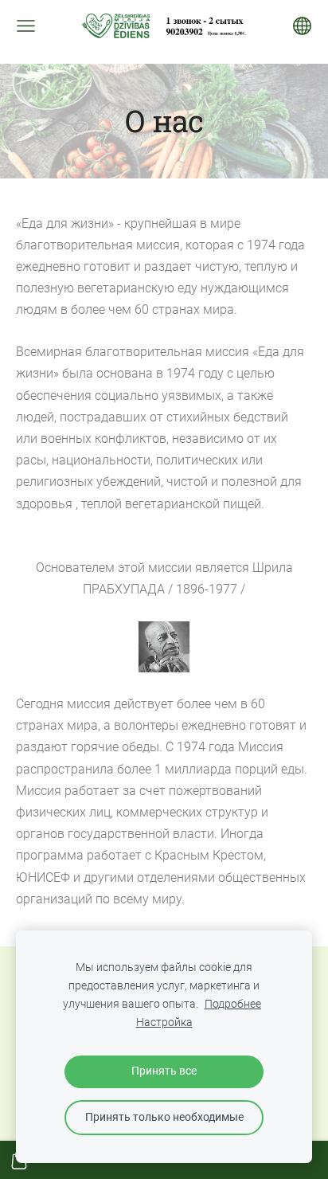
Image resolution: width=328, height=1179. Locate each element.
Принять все (164, 1071)
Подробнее (233, 1004)
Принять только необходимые (164, 1117)
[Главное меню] (26, 26)
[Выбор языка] (302, 26)
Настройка (164, 1022)
